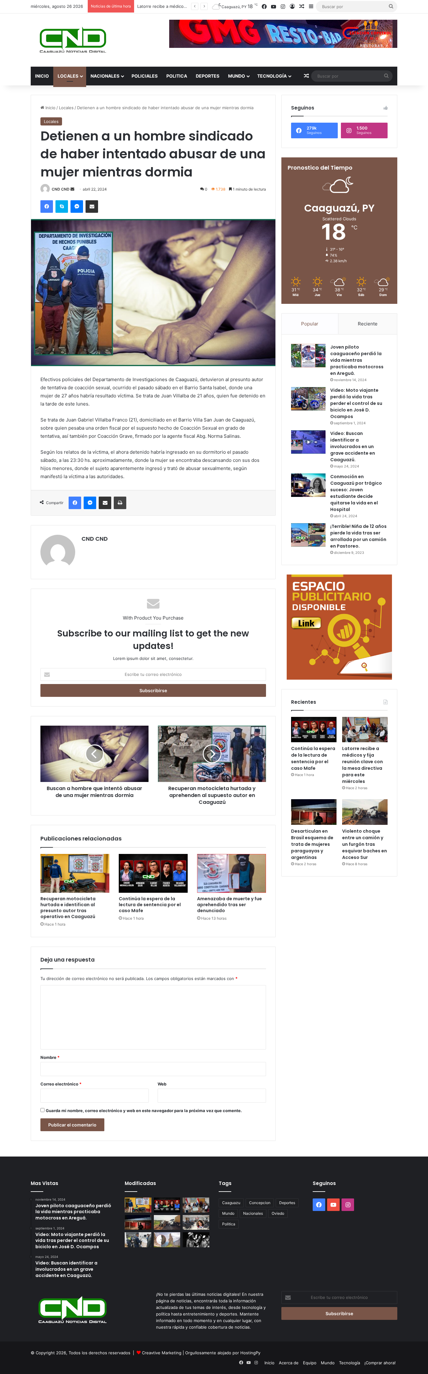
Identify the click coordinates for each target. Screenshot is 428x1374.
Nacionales (105, 76)
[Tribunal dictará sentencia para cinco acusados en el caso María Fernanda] (196, 1222)
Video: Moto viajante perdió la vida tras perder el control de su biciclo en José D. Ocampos (356, 403)
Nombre (50, 1057)
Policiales (145, 76)
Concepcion (259, 1202)
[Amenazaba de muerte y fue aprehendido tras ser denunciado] (231, 873)
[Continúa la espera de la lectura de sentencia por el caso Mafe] (153, 873)
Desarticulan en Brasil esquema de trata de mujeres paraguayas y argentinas (312, 844)
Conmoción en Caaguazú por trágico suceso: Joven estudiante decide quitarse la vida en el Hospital (356, 493)
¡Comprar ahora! (380, 1362)
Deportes (207, 76)
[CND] (72, 40)
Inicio (42, 76)
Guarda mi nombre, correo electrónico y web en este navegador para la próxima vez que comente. (144, 1110)
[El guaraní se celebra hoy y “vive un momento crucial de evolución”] (196, 1239)
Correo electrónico (60, 1083)
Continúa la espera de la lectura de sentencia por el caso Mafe (150, 905)
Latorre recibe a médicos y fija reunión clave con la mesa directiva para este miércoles (362, 764)
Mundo (236, 76)
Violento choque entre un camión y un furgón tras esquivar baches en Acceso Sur (364, 844)
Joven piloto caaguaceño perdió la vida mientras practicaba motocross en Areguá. (357, 360)
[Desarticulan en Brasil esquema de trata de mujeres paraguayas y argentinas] (314, 812)
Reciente (368, 324)
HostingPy (250, 1352)
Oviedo (278, 1213)
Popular (309, 324)
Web (162, 1083)
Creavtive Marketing (161, 1352)
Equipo (309, 1362)
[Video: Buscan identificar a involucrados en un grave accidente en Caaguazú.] (308, 442)
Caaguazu (231, 1202)
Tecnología (272, 76)
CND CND (61, 189)
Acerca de (289, 1362)
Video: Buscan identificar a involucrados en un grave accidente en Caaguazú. (352, 446)
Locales (68, 76)
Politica (176, 76)
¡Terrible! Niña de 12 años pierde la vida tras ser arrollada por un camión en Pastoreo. (358, 536)
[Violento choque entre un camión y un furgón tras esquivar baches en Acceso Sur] (365, 812)
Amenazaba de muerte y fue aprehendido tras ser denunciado (229, 905)
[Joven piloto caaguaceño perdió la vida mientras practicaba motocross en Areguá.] (308, 355)
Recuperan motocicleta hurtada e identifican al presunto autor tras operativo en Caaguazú (68, 908)
